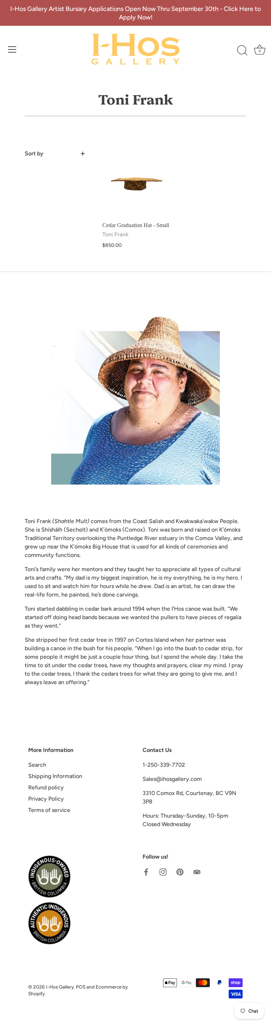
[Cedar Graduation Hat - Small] (136, 183)
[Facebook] (146, 871)
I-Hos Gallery (60, 987)
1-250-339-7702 (164, 764)
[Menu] (12, 49)
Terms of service (49, 810)
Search (37, 764)
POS (80, 987)
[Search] (242, 50)
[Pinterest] (179, 871)
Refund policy (46, 787)
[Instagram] (163, 871)
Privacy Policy (46, 798)
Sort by (34, 153)
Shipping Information (55, 776)
